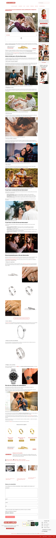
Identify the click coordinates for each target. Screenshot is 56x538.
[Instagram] (40, 23)
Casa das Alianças (30, 415)
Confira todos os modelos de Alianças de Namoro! (21, 318)
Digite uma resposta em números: (10, 511)
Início (40, 536)
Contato (54, 536)
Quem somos (50, 536)
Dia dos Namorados (16, 52)
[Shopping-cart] (46, 23)
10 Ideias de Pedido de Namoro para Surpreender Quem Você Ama (21, 479)
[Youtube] (43, 23)
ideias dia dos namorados (21, 460)
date (8, 460)
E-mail (6, 502)
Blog (7, 460)
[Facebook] (45, 23)
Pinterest (10, 421)
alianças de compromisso (26, 263)
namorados (27, 460)
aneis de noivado (8, 322)
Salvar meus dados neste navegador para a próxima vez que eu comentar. (18, 509)
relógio (18, 366)
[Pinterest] (41, 23)
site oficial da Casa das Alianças (11, 259)
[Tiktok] (44, 23)
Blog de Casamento (14, 533)
